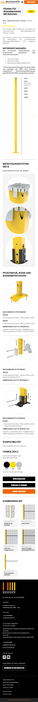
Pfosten (23, 21)
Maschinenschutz (13, 21)
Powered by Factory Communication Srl (19, 700)
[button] (5, 116)
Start (4, 21)
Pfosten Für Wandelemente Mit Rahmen (12, 11)
